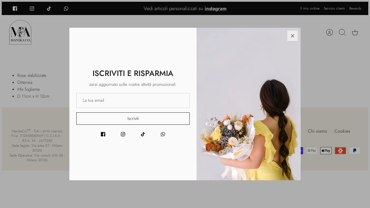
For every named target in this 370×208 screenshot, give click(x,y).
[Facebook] (103, 134)
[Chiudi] (292, 36)
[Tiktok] (143, 134)
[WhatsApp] (163, 134)
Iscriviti (133, 118)
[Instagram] (123, 134)
